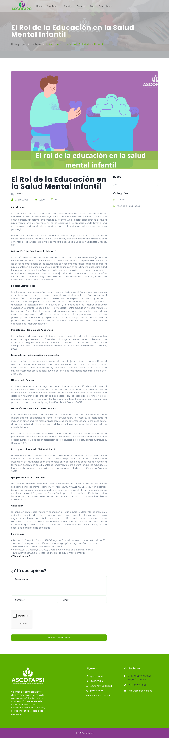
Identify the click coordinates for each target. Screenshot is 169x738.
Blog (92, 6)
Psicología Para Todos (128, 205)
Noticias (68, 6)
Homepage (18, 44)
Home (39, 6)
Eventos (81, 6)
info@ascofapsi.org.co (140, 690)
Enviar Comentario (59, 637)
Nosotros (51, 6)
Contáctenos (105, 6)
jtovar (18, 194)
